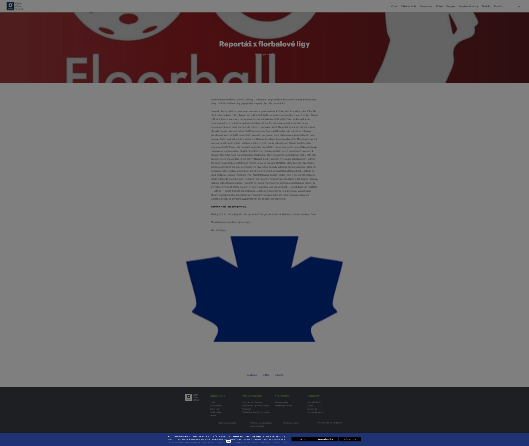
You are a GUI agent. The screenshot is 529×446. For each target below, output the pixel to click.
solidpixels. (338, 422)
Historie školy (216, 405)
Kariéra (213, 415)
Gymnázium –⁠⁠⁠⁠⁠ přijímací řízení (255, 405)
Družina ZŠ (312, 409)
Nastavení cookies (291, 423)
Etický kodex (215, 412)
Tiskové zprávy (281, 402)
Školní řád (214, 409)
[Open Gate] (15, 6)
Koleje (310, 405)
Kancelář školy (314, 402)
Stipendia (246, 409)
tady (248, 222)
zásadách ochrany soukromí (248, 442)
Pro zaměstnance (315, 412)
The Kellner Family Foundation (256, 412)
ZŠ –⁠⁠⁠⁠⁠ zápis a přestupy (252, 402)
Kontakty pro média (284, 405)
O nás (212, 402)
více (228, 441)
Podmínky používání (227, 423)
